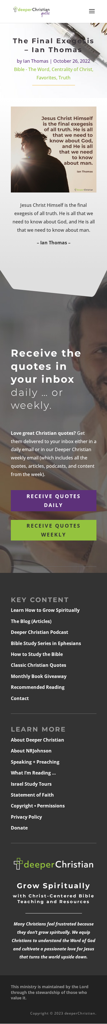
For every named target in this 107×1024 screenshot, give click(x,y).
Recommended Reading (37, 687)
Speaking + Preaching (35, 762)
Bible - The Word (31, 69)
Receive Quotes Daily (54, 500)
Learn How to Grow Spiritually (45, 610)
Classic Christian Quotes (38, 665)
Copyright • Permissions (38, 806)
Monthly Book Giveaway (38, 676)
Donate (19, 828)
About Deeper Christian (37, 740)
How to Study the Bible (37, 654)
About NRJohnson (31, 751)
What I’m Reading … (33, 773)
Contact (20, 698)
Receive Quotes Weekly (54, 530)
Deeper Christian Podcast (39, 632)
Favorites (46, 77)
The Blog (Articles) (31, 621)
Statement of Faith (32, 795)
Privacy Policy (26, 817)
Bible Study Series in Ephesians (46, 643)
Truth (64, 77)
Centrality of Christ (72, 69)
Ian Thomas (36, 61)
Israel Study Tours (31, 784)
